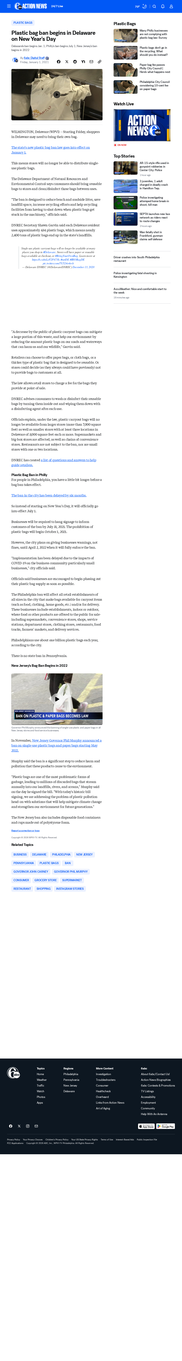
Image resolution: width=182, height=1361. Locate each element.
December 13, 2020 (83, 267)
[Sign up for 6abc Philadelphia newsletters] (36, 1126)
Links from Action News (110, 1102)
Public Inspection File (147, 1140)
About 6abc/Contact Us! (155, 1074)
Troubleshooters (105, 1079)
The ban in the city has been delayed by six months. (49, 495)
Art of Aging (103, 1108)
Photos (41, 1097)
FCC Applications (15, 1143)
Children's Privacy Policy (57, 1140)
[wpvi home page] (13, 1072)
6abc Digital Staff (34, 58)
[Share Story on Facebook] (59, 62)
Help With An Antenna (154, 1114)
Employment (148, 1102)
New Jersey (70, 1085)
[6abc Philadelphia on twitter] (19, 1126)
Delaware (68, 1091)
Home (40, 1074)
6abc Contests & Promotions (158, 1085)
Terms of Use (107, 1140)
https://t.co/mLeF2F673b (45, 259)
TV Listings (147, 1091)
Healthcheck (103, 1091)
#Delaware (49, 252)
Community (148, 1108)
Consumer (102, 1085)
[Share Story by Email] (91, 62)
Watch (40, 1091)
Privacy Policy (13, 1140)
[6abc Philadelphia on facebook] (10, 1126)
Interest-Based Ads (125, 1140)
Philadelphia (70, 1074)
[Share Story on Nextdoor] (83, 62)
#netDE (65, 259)
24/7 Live (57, 6)
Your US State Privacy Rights (84, 1140)
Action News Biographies (156, 1079)
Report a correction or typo (25, 830)
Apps (40, 1102)
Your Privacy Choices (33, 1140)
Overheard (102, 1097)
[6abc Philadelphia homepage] (31, 6)
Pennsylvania (71, 1079)
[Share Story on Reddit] (75, 62)
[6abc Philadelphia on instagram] (27, 1126)
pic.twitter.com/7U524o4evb (58, 263)
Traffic (40, 1085)
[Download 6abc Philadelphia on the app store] (146, 1126)
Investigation (103, 1074)
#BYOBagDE (77, 259)
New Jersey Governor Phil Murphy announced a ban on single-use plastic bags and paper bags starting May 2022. (56, 745)
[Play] (142, 125)
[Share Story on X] (67, 62)
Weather (42, 1079)
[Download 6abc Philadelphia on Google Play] (165, 1126)
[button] (9, 6)
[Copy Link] (100, 62)
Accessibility (148, 1097)
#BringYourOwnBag (66, 256)
